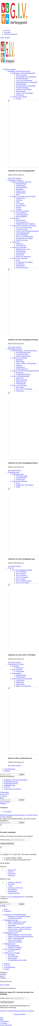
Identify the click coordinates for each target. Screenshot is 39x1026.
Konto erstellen (5, 985)
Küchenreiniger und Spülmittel (25, 86)
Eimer (18, 260)
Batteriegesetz (12, 891)
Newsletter (11, 884)
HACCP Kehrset (21, 575)
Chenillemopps (21, 185)
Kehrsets (19, 209)
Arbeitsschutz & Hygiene (16, 664)
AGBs (10, 886)
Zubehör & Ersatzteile (15, 918)
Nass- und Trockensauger (24, 389)
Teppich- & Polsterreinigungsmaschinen (20, 936)
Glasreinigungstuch (22, 215)
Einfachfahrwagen (22, 476)
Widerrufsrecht (12, 890)
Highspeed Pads (21, 382)
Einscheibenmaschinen (23, 352)
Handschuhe (20, 255)
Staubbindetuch (21, 193)
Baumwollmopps (21, 184)
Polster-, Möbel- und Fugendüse (26, 363)
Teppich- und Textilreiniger (24, 93)
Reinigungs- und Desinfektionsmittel (23, 73)
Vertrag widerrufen (14, 893)
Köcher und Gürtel (22, 240)
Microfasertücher (21, 216)
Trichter (18, 98)
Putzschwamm (20, 220)
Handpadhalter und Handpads (25, 224)
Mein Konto (12, 870)
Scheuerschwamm (22, 222)
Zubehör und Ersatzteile (19, 97)
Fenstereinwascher (22, 229)
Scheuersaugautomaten (23, 356)
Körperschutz (20, 684)
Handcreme (19, 668)
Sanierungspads (21, 383)
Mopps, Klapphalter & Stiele (17, 922)
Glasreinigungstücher (22, 233)
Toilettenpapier (20, 253)
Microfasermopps (21, 187)
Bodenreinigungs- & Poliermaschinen (20, 935)
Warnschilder (20, 671)
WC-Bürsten (20, 204)
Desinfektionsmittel (22, 78)
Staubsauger (20, 391)
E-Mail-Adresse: (5, 840)
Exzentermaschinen (22, 354)
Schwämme (15, 218)
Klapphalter (19, 189)
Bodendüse (19, 360)
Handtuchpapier (21, 251)
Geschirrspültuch (21, 213)
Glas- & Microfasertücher (16, 924)
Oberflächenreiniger (22, 88)
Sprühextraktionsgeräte (23, 374)
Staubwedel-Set (21, 246)
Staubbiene (19, 244)
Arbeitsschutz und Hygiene (12, 789)
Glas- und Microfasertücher (20, 211)
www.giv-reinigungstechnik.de (15, 897)
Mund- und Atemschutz (23, 256)
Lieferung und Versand (15, 888)
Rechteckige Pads (21, 380)
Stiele (18, 195)
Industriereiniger (21, 84)
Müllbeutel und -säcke (23, 249)
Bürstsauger (20, 372)
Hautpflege (15, 666)
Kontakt (10, 872)
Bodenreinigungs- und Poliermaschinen (24, 351)
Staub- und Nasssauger (19, 385)
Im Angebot (8, 811)
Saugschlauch (20, 367)
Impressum (11, 875)
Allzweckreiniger (21, 75)
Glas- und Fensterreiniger (24, 80)
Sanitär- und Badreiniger (24, 89)
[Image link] (11, 852)
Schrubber (19, 200)
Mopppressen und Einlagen (24, 485)
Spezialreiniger (20, 91)
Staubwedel (15, 242)
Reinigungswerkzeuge (15, 180)
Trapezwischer (20, 191)
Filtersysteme (20, 361)
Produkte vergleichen (14, 882)
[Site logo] (14, 27)
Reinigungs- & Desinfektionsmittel (19, 71)
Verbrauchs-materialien (19, 247)
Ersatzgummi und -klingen (24, 238)
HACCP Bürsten (21, 572)
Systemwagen (20, 479)
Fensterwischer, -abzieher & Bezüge (19, 929)
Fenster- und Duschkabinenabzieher (27, 231)
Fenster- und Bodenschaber (24, 236)
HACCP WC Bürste (22, 583)
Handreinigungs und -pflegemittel (26, 82)
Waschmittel (20, 95)
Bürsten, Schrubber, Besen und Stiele (24, 196)
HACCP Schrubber (22, 577)
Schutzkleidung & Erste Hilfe (17, 960)
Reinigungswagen (13, 472)
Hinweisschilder (17, 670)
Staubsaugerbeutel (22, 369)
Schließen (3, 803)
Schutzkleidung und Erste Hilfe (22, 679)
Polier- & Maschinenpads (16, 938)
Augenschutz (20, 680)
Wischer (18, 207)
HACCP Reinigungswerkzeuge (22, 570)
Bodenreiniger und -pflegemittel (26, 77)
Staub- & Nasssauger (14, 940)
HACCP (11, 568)
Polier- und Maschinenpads (20, 376)
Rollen (18, 487)
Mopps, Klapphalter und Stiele (21, 182)
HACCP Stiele (20, 579)
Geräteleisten (20, 264)
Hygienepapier (16, 673)
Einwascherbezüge (22, 235)
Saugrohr (19, 365)
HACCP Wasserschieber (24, 581)
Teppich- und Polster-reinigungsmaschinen (25, 371)
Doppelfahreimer (21, 478)
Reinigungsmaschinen (15, 349)
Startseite (3, 815)
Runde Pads (20, 378)
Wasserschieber (21, 205)
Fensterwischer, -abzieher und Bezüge (24, 225)
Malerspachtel (20, 266)
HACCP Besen (21, 573)
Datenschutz (12, 874)
